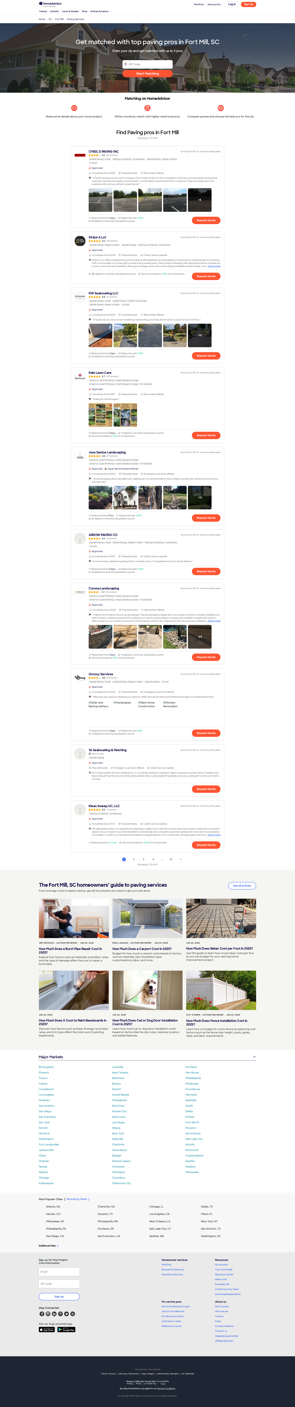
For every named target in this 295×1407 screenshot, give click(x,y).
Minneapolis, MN (108, 1221)
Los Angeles (46, 1094)
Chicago (44, 1177)
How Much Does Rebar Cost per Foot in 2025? (219, 948)
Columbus (118, 1177)
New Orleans (120, 1072)
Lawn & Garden (70, 11)
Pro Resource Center (173, 1316)
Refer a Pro (221, 1279)
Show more (214, 266)
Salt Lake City (194, 1139)
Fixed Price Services (172, 1274)
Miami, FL (207, 1214)
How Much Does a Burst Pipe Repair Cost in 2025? (70, 950)
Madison (190, 1166)
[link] (147, 157)
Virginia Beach (194, 1155)
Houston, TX (105, 1214)
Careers (219, 1316)
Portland (190, 1067)
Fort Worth (192, 1122)
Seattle (190, 1161)
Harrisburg (192, 1072)
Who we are (221, 1311)
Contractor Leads (171, 1321)
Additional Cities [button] (47, 1245)
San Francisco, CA (109, 1236)
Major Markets (51, 1057)
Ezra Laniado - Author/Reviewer (131, 943)
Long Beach (46, 1089)
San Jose (44, 1122)
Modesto (44, 1100)
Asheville (117, 1139)
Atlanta (43, 1172)
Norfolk (190, 1144)
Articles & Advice (99, 11)
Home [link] (42, 19)
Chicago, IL (156, 1206)
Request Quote (206, 220)
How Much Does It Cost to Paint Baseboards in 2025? (72, 1022)
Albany (116, 1128)
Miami (42, 1155)
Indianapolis (46, 1183)
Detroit (116, 1089)
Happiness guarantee (226, 1336)
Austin (189, 1105)
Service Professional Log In (176, 1306)
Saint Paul (118, 1105)
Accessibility (163, 1382)
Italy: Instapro (148, 1374)
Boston (116, 1083)
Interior (43, 11)
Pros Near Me (222, 1284)
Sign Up (248, 4)
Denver (43, 1128)
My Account (221, 1264)
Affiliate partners (224, 1341)
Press (218, 1321)
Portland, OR (106, 1228)
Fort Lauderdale (49, 1144)
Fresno (43, 1083)
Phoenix (44, 1072)
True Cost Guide (223, 1269)
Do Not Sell (150, 1382)
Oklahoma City (121, 1183)
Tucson (43, 1078)
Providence (192, 1089)
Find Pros (166, 1264)
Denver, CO (53, 1214)
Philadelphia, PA (56, 1228)
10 (171, 859)
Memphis (191, 1094)
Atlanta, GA (53, 1206)
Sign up (59, 1296)
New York (118, 1133)
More (84, 11)
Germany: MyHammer (129, 1374)
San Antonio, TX (211, 1228)
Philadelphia (193, 1078)
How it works (222, 1306)
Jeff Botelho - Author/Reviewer (58, 943)
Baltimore (118, 1078)
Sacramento (46, 1105)
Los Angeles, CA (159, 1214)
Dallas (189, 1111)
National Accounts (171, 1326)
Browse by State (77, 1199)
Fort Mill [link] (59, 19)
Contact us (221, 1331)
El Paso (189, 1116)
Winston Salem (121, 1161)
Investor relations (224, 1326)
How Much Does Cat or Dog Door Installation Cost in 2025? (145, 1022)
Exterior (54, 11)
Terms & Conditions (166, 1388)
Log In (232, 4)
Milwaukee (192, 1172)
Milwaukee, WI (55, 1221)
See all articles (242, 885)
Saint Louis (118, 1116)
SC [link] (50, 19)
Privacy (129, 1382)
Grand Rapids (120, 1094)
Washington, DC (211, 1236)
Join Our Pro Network (173, 1311)
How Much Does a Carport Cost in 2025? (142, 949)
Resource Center (224, 1274)
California (138, 1382)
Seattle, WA (156, 1236)
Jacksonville (46, 1150)
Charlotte (118, 1144)
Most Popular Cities (51, 1199)
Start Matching (147, 74)
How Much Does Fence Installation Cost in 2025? (216, 1022)
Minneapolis (119, 1100)
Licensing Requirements (228, 1294)
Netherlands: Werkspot (168, 1374)
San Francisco (47, 1116)
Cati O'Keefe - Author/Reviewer (204, 1015)
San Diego (45, 1111)
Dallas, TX (207, 1206)
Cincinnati (118, 1166)
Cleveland (118, 1172)
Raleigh (116, 1155)
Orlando (44, 1161)
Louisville (117, 1067)
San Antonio (193, 1133)
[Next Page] (181, 859)
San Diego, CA (55, 1236)
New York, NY (209, 1221)
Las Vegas (118, 1122)
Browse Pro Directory (173, 1269)
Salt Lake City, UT (160, 1228)
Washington (46, 1139)
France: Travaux (108, 1374)
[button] (100, 200)
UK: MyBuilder (188, 1374)
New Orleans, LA (159, 1221)
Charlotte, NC (106, 1206)
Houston (190, 1128)
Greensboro (119, 1150)
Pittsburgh (192, 1083)
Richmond (191, 1150)
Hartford (44, 1133)
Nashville (191, 1100)
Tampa (43, 1166)
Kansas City (119, 1111)
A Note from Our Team (227, 1289)
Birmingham (46, 1067)
